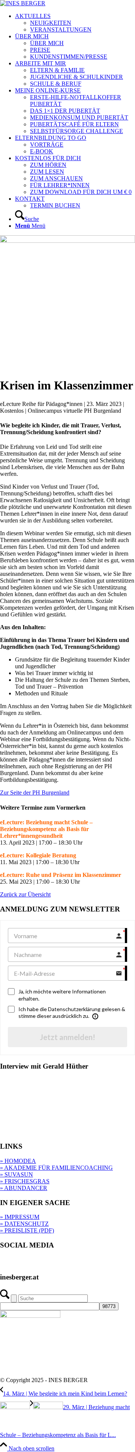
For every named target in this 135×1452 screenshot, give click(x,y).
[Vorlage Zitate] (67, 241)
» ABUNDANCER (23, 1188)
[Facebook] (21, 1262)
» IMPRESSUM (19, 1217)
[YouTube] (66, 1262)
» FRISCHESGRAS (25, 1181)
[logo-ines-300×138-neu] (22, 3)
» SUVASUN (16, 1174)
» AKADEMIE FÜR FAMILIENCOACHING (56, 1167)
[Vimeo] (51, 1262)
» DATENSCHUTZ (24, 1223)
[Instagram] (36, 1262)
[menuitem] (75, 23)
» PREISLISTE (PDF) (27, 1230)
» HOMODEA (18, 1161)
